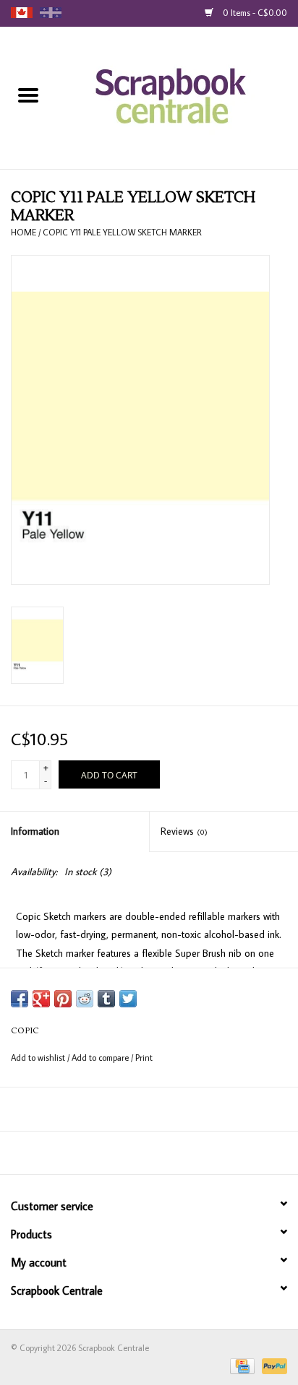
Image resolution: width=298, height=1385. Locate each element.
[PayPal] (272, 1365)
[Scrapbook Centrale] (177, 96)
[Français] (50, 12)
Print (144, 1057)
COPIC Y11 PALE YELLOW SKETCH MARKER (122, 232)
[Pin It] (63, 998)
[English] (22, 12)
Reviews (184, 831)
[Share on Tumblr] (106, 998)
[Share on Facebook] (19, 998)
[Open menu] (28, 94)
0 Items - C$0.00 (254, 12)
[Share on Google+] (41, 998)
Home (23, 232)
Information (35, 831)
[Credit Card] (241, 1365)
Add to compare (101, 1057)
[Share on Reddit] (84, 998)
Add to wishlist (39, 1057)
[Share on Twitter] (128, 998)
